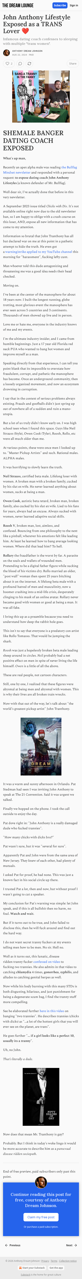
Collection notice (68, 1261)
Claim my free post (41, 1217)
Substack (25, 1274)
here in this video (52, 1011)
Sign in (74, 5)
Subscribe (60, 5)
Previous (15, 1245)
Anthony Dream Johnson (27, 51)
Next (69, 1245)
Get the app (56, 1267)
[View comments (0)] (20, 63)
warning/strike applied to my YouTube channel (38, 251)
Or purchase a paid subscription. (41, 1226)
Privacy (45, 1261)
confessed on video (46, 961)
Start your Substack (34, 1267)
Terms (54, 1261)
